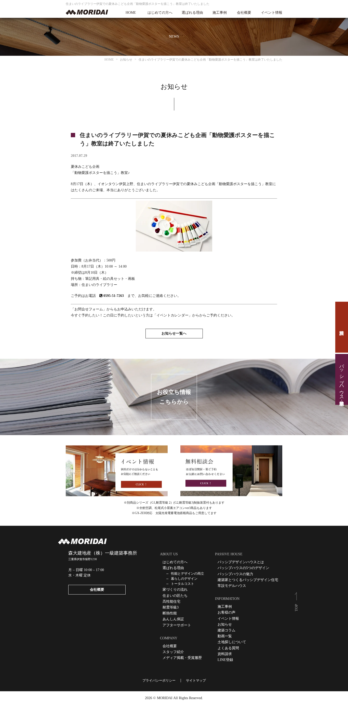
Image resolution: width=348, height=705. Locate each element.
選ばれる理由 (192, 13)
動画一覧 (225, 636)
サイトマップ (196, 680)
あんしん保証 (173, 619)
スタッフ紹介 (173, 652)
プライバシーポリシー (159, 680)
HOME (131, 13)
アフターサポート (177, 625)
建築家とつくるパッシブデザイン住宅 (248, 580)
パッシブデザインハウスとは (241, 562)
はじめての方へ (160, 13)
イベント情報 (271, 13)
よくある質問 (228, 648)
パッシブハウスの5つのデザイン (243, 568)
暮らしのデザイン (184, 578)
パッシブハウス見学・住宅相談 (341, 379)
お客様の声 (226, 612)
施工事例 (219, 13)
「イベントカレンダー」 (172, 315)
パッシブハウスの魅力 (235, 574)
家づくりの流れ (175, 589)
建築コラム (226, 630)
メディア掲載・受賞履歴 (182, 658)
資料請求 (341, 327)
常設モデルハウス (232, 586)
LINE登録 (225, 660)
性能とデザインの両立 (187, 573)
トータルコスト (182, 584)
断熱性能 (170, 613)
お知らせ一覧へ (174, 333)
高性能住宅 (171, 601)
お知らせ (225, 624)
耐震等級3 (171, 607)
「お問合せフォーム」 (88, 309)
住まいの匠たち (175, 596)
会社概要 (244, 13)
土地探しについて (232, 642)
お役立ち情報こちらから (174, 397)
